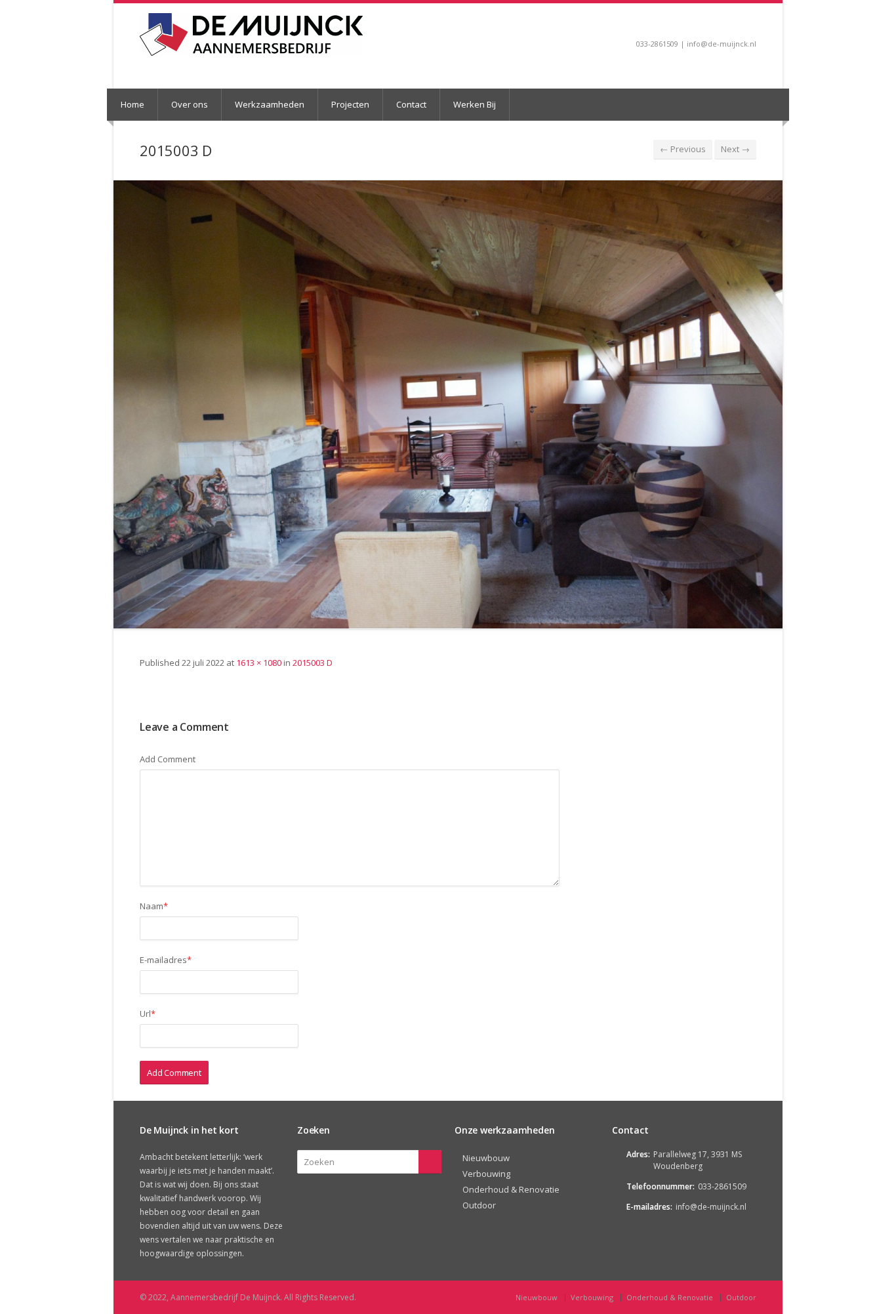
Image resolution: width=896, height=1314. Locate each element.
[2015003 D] (448, 404)
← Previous (683, 149)
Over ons (189, 104)
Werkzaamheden (269, 104)
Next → (735, 149)
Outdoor (479, 1205)
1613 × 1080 (258, 662)
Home (132, 104)
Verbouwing (486, 1174)
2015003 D (313, 662)
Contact (411, 104)
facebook (750, 23)
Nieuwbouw (486, 1158)
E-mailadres (166, 960)
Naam (154, 906)
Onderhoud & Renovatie (511, 1189)
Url (147, 1013)
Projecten (350, 104)
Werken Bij (474, 104)
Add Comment (167, 759)
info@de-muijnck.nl (711, 1206)
